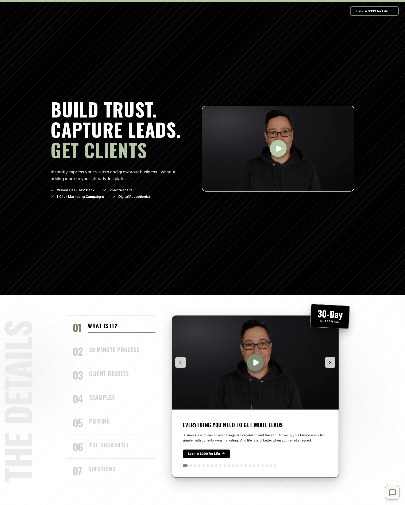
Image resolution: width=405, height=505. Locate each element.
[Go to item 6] (208, 465)
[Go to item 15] (246, 465)
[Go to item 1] (185, 465)
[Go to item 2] (191, 465)
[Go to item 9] (220, 465)
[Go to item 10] (225, 465)
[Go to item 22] (275, 465)
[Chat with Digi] (392, 492)
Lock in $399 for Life (372, 11)
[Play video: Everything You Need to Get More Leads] (255, 362)
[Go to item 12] (233, 465)
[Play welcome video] (278, 149)
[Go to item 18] (258, 465)
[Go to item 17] (254, 465)
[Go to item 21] (271, 465)
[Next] (330, 362)
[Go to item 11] (229, 465)
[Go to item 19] (263, 465)
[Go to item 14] (241, 465)
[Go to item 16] (250, 465)
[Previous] (180, 362)
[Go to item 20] (267, 465)
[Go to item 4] (199, 465)
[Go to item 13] (237, 465)
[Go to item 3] (195, 465)
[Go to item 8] (216, 465)
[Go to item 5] (203, 465)
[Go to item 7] (212, 465)
